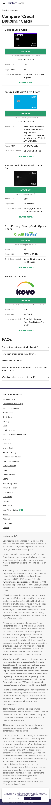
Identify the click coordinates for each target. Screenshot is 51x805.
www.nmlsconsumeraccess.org (16, 582)
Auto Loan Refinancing (11, 408)
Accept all (32, 798)
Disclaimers (7, 497)
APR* (13, 69)
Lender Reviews (9, 430)
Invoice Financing (9, 452)
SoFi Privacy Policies (10, 483)
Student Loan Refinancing (13, 404)
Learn (5, 426)
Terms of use (8, 492)
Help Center (7, 523)
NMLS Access (8, 505)
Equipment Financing (11, 461)
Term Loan (7, 443)
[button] (25, 347)
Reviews (6, 528)
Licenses (6, 501)
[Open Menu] (6, 2)
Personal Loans (9, 399)
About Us (6, 519)
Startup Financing (9, 465)
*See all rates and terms (25, 59)
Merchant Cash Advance (12, 457)
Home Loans (8, 412)
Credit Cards (7, 417)
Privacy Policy (30, 795)
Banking (6, 421)
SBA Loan (6, 439)
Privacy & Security (10, 488)
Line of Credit (8, 448)
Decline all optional (14, 798)
